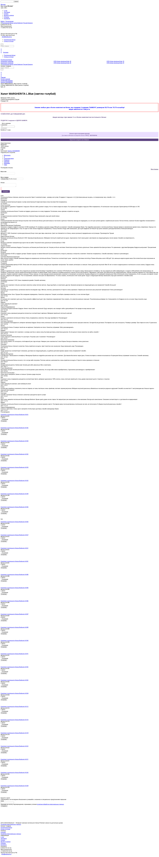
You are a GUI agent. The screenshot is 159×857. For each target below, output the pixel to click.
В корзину (3, 128)
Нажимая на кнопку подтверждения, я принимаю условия (32, 804)
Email (2, 801)
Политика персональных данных (11, 824)
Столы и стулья (8, 41)
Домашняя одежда (7, 80)
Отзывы (6, 17)
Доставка (7, 12)
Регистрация (9, 21)
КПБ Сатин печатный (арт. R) (115, 61)
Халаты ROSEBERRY (7, 82)
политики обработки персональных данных (50, 804)
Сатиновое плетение (7, 61)
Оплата (6, 14)
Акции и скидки (9, 15)
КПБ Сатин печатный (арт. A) (62, 61)
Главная (3, 77)
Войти (2, 21)
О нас (5, 10)
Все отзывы (154, 169)
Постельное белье (9, 40)
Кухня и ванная (5, 79)
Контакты (7, 18)
